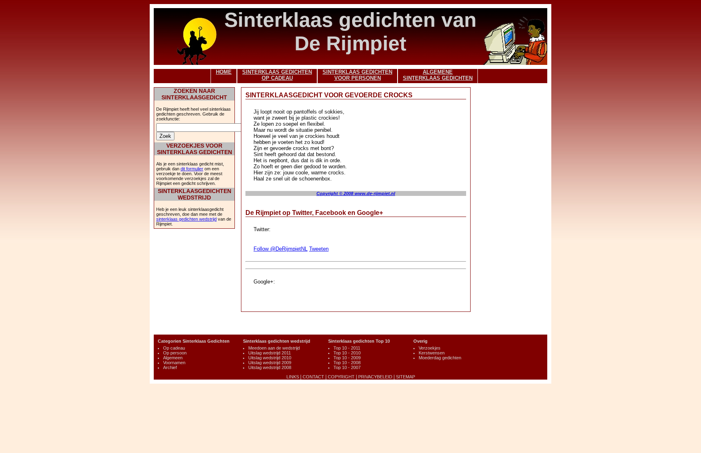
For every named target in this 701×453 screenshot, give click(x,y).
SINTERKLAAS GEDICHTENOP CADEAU (277, 75)
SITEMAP (405, 376)
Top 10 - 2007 (347, 367)
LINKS (292, 376)
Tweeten (319, 249)
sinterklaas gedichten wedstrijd (186, 219)
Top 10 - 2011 (346, 348)
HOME (224, 72)
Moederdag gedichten (440, 357)
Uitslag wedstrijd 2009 (269, 362)
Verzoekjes (430, 348)
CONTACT (313, 376)
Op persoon (175, 352)
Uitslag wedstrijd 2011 (269, 352)
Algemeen (173, 357)
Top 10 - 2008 (347, 362)
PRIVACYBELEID (375, 376)
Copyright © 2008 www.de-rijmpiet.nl (355, 193)
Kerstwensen (432, 352)
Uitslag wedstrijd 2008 (269, 367)
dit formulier (192, 168)
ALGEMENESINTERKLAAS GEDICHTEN (438, 75)
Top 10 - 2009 (347, 357)
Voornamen (174, 362)
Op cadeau (174, 348)
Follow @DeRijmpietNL (280, 249)
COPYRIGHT (341, 376)
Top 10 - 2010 (347, 352)
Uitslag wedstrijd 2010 (269, 357)
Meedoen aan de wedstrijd (274, 348)
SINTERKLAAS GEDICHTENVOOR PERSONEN (357, 75)
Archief (170, 367)
